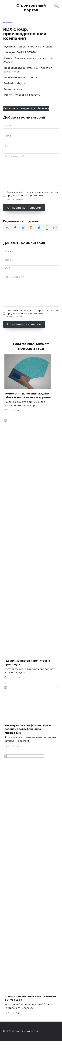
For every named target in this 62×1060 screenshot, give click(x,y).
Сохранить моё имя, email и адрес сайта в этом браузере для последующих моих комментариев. (32, 195)
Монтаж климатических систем (35, 46)
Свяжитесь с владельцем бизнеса (26, 108)
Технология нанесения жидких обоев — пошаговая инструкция (27, 395)
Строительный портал (31, 7)
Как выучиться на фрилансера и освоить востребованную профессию (27, 729)
